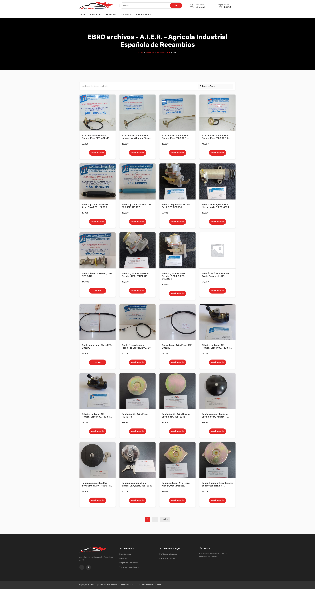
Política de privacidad (168, 554)
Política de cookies (167, 558)
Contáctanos (125, 554)
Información (142, 14)
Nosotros (111, 14)
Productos (95, 14)
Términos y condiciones (129, 567)
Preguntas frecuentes (128, 563)
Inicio (82, 14)
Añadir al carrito (97, 153)
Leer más (97, 291)
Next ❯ (165, 519)
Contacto (126, 14)
